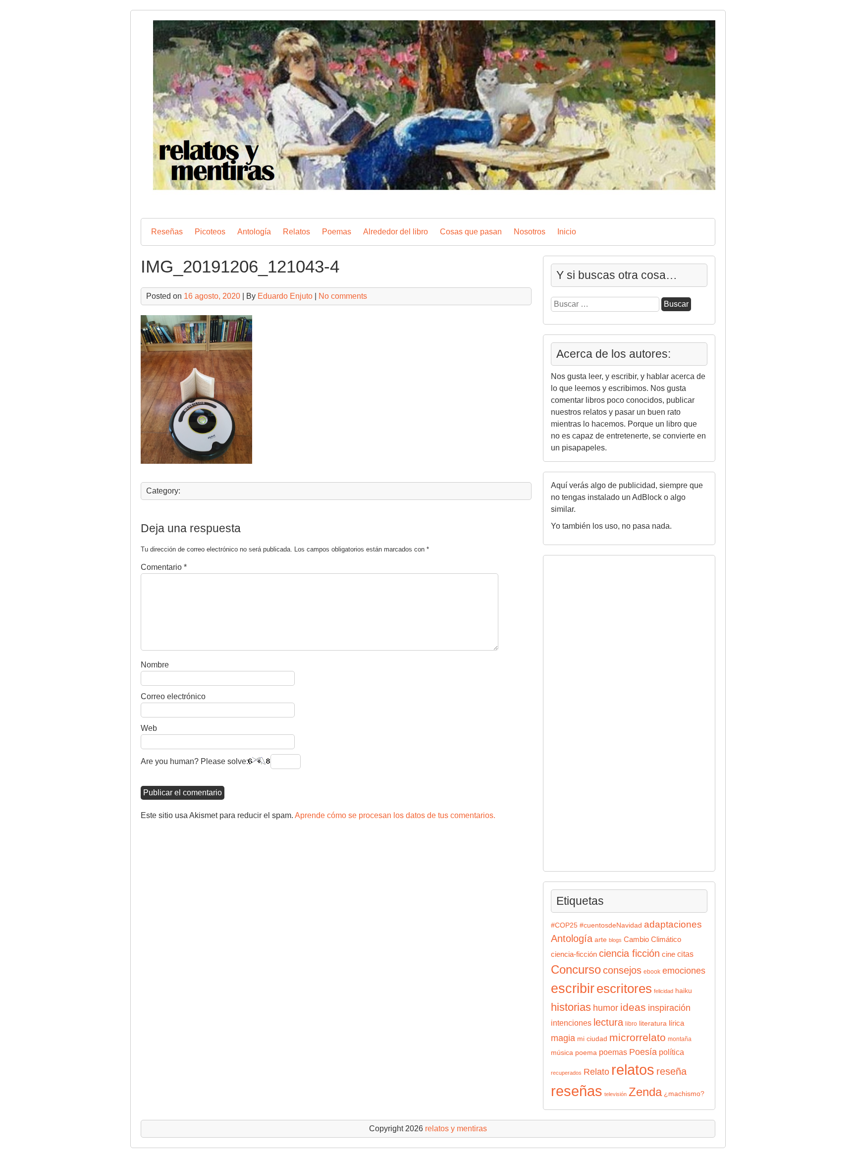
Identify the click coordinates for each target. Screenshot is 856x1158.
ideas (633, 1007)
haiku (683, 990)
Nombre (155, 665)
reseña (671, 1071)
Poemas (336, 231)
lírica (676, 1023)
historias (571, 1007)
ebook (651, 971)
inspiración (669, 1007)
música (562, 1052)
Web (149, 728)
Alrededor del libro (395, 231)
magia (563, 1038)
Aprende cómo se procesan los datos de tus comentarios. (395, 815)
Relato (596, 1072)
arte (600, 939)
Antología (254, 231)
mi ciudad (592, 1039)
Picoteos (210, 231)
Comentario (164, 567)
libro (631, 1023)
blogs (615, 940)
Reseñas (167, 231)
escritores (624, 988)
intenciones (571, 1023)
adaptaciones (673, 924)
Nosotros (529, 231)
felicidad (663, 991)
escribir (572, 988)
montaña (680, 1039)
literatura (653, 1023)
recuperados (566, 1073)
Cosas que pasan (471, 231)
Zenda (645, 1092)
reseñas (576, 1091)
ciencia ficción (629, 953)
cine (668, 954)
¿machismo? (684, 1094)
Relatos (296, 231)
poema (586, 1052)
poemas (613, 1052)
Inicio (566, 231)
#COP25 (564, 925)
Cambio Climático (652, 939)
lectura (608, 1022)
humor (605, 1007)
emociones (683, 971)
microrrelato (637, 1037)
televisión (615, 1094)
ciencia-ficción (574, 954)
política (671, 1052)
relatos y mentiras (456, 1128)
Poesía (643, 1052)
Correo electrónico (173, 696)
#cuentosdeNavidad (611, 925)
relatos (632, 1069)
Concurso (576, 969)
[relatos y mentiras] (428, 202)
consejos (622, 970)
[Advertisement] (580, 711)
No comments (343, 296)
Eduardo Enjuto (285, 296)
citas (685, 954)
